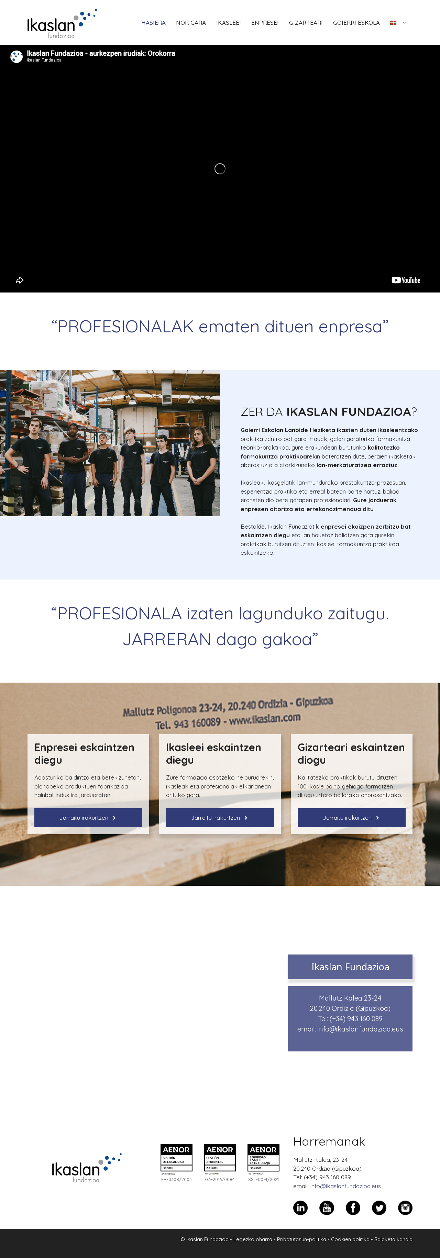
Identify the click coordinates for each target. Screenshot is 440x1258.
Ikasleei (228, 22)
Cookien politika (350, 1239)
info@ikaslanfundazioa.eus (360, 1029)
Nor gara (191, 22)
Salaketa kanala (393, 1239)
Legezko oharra (252, 1239)
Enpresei (265, 22)
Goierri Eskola (356, 22)
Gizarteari (306, 22)
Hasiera (153, 22)
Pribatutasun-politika (301, 1239)
